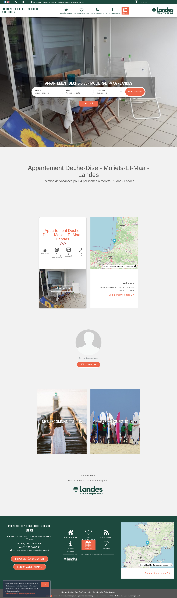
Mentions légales (67, 592)
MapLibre (129, 266)
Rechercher (136, 92)
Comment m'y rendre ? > (121, 295)
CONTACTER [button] (90, 364)
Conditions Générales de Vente (104, 592)
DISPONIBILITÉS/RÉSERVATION (29, 558)
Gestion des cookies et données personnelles (20, 594)
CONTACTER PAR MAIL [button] (31, 566)
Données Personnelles (83, 592)
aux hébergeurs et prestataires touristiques (80, 596)
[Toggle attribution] (135, 266)
